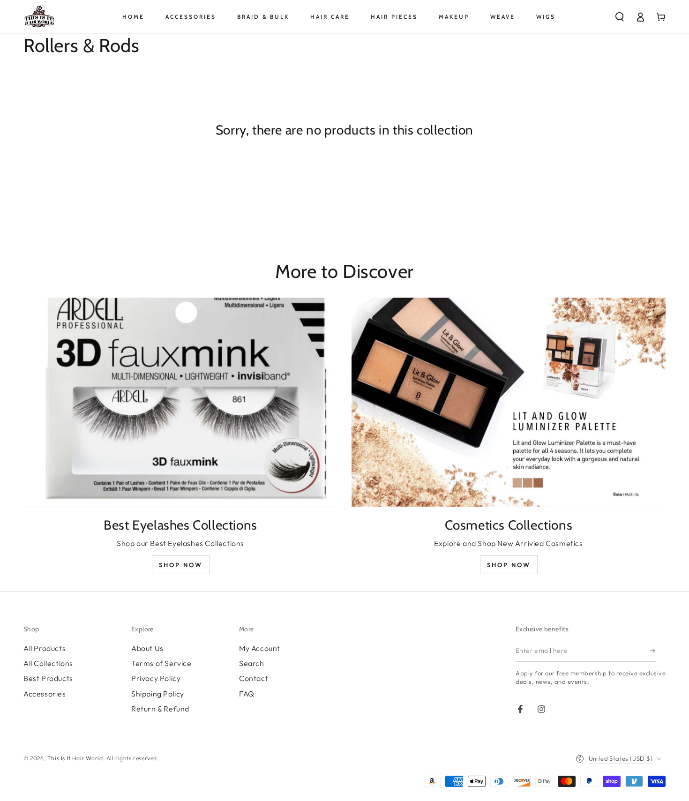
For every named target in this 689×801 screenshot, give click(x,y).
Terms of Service (161, 663)
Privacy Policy (155, 678)
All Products (44, 648)
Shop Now (180, 565)
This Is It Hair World (75, 758)
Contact (253, 678)
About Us (147, 648)
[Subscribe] (653, 651)
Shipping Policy (157, 693)
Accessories (44, 693)
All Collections (48, 663)
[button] (619, 17)
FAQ (247, 693)
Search (251, 663)
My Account (259, 648)
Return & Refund (160, 708)
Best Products (48, 678)
